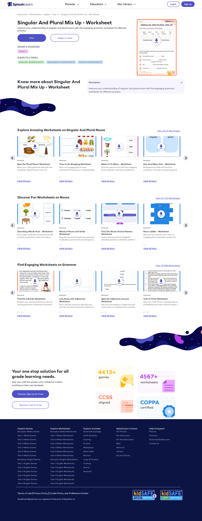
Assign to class (64, 38)
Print (31, 38)
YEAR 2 (23, 51)
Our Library (124, 4)
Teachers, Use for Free (30, 405)
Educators (96, 4)
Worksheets (35, 14)
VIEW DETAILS (23, 181)
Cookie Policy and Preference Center (68, 493)
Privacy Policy (40, 493)
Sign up (188, 4)
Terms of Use (25, 493)
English (46, 14)
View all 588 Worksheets (168, 265)
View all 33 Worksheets (168, 131)
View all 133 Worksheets (168, 198)
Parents (70, 4)
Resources (22, 14)
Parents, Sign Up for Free (30, 394)
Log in (173, 4)
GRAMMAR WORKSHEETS (61, 62)
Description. (95, 82)
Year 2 (56, 14)
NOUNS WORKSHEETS (90, 62)
